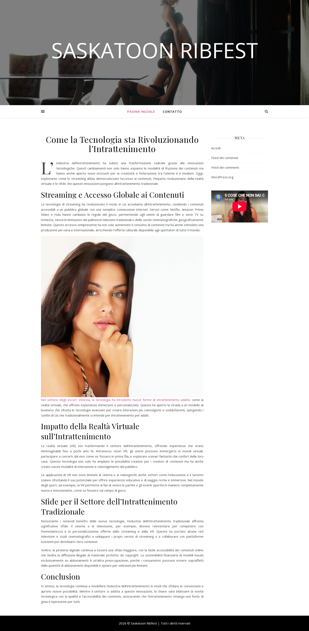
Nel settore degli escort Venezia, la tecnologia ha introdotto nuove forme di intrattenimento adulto (115, 400)
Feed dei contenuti (224, 158)
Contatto (172, 111)
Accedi (216, 148)
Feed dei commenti (225, 167)
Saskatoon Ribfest (154, 50)
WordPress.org (222, 177)
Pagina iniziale (141, 111)
